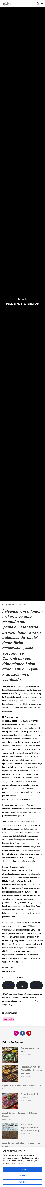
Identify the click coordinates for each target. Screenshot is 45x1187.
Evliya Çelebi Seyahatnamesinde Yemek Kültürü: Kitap (30, 1127)
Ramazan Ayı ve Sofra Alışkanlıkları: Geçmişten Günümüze (31, 1069)
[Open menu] (42, 3)
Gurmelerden (22, 299)
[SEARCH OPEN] (37, 3)
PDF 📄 (22, 985)
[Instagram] (16, 1033)
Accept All (22, 1169)
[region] (22, 1167)
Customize (22, 1175)
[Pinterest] (28, 1033)
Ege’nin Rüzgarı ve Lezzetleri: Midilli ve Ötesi (21, 1085)
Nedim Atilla (9, 1019)
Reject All (22, 1182)
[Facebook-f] (22, 1033)
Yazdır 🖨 (8, 985)
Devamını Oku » (26, 1054)
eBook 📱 (36, 985)
